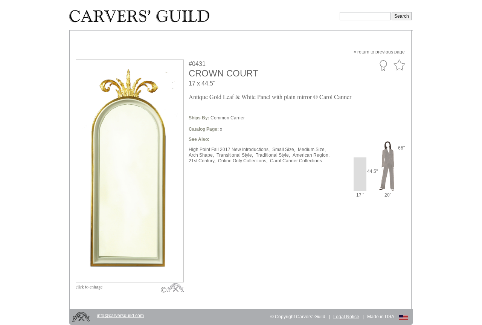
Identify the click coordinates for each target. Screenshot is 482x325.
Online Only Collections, (242, 160)
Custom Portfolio (383, 65)
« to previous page (379, 52)
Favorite (399, 65)
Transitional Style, (235, 155)
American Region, (311, 155)
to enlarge (89, 287)
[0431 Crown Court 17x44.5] (134, 265)
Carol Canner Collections (296, 160)
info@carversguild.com (120, 315)
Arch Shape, (201, 155)
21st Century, (202, 160)
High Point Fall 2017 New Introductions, (229, 149)
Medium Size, (312, 149)
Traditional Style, (273, 155)
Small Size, (283, 149)
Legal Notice (346, 316)
